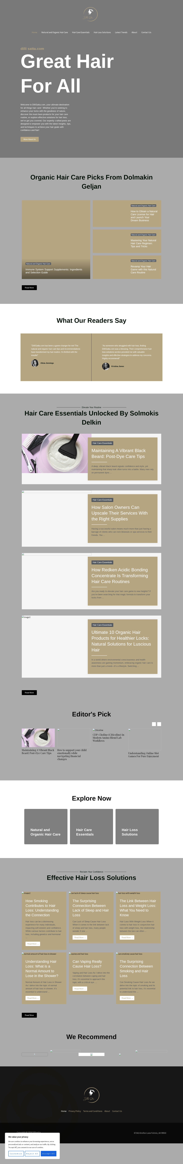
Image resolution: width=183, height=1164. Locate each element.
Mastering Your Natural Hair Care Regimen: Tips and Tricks (143, 243)
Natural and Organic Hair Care (54, 32)
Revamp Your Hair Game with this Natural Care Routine (143, 269)
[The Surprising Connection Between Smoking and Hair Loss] (129, 953)
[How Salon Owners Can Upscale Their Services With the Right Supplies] (57, 513)
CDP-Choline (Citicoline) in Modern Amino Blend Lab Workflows (73, 737)
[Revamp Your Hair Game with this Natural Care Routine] (110, 267)
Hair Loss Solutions (102, 32)
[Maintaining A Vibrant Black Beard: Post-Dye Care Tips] (57, 453)
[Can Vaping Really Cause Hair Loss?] (78, 953)
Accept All (48, 1154)
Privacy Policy (75, 1111)
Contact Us (146, 32)
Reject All (32, 1154)
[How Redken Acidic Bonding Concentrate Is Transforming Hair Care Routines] (57, 572)
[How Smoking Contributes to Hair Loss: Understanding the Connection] (26, 893)
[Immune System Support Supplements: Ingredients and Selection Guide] (56, 239)
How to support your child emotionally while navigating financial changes (36, 755)
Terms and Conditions (92, 1111)
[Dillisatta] (90, 14)
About (134, 32)
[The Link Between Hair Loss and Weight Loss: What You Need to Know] (128, 893)
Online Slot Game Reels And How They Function (144, 755)
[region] (32, 1146)
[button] (159, 724)
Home (34, 32)
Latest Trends (121, 32)
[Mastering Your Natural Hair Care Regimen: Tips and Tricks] (110, 241)
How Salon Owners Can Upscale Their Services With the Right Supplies (120, 513)
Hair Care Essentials (81, 32)
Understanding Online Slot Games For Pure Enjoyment (108, 755)
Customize (16, 1154)
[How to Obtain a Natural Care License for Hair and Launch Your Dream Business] (110, 213)
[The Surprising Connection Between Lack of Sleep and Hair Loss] (84, 893)
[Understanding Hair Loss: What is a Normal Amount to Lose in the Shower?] (39, 953)
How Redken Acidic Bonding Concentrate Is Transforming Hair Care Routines (120, 575)
